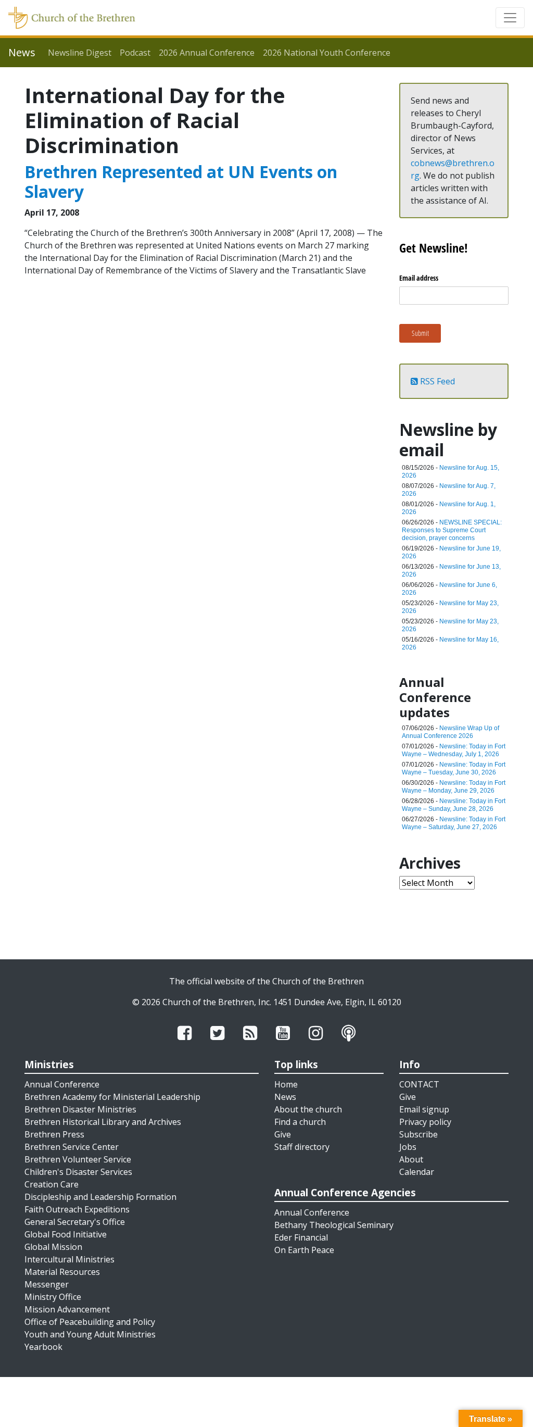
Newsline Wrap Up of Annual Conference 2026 (450, 732)
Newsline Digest (79, 52)
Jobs (407, 1147)
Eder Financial (301, 1237)
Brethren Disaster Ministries (80, 1109)
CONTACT (419, 1084)
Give (282, 1134)
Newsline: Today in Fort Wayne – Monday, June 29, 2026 (453, 786)
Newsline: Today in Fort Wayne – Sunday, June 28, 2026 (453, 804)
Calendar (416, 1172)
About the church (308, 1109)
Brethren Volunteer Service (77, 1159)
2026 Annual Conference (207, 52)
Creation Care (51, 1184)
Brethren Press (54, 1134)
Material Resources (62, 1272)
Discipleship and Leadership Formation (100, 1197)
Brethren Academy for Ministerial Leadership (112, 1097)
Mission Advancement (67, 1309)
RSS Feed (436, 381)
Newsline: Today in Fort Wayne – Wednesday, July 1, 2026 (453, 750)
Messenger (46, 1284)
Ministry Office (52, 1297)
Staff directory (301, 1147)
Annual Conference (61, 1084)
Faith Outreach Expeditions (77, 1209)
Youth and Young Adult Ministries (90, 1334)
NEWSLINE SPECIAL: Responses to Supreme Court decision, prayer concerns (452, 530)
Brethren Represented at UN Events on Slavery (180, 181)
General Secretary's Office (74, 1222)
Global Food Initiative (65, 1234)
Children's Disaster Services (78, 1172)
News (285, 1097)
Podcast (135, 52)
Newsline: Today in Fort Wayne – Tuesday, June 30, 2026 (453, 768)
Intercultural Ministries (69, 1259)
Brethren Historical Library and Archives (102, 1122)
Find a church (300, 1122)
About (411, 1159)
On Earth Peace (304, 1250)
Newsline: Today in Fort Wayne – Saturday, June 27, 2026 (453, 823)
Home (286, 1084)
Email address (418, 278)
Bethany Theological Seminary (334, 1225)
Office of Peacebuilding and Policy (89, 1322)
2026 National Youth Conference (326, 52)
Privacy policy (425, 1122)
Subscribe (418, 1134)
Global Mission (53, 1247)
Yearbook (43, 1347)
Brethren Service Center (71, 1147)
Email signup (424, 1109)
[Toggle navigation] (510, 17)
